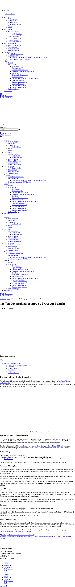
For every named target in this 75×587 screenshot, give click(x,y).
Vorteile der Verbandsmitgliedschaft (17, 365)
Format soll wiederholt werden (12, 363)
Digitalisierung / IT (17, 68)
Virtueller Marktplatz (13, 368)
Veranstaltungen (13, 40)
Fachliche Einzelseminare (16, 54)
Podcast (10, 63)
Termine (10, 371)
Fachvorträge (11, 366)
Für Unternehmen (9, 43)
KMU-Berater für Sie (14, 45)
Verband (6, 17)
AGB (5, 571)
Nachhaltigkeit (16, 24)
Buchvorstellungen (13, 50)
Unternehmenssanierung (19, 82)
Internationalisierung (18, 77)
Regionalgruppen (13, 19)
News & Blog (12, 64)
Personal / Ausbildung (18, 80)
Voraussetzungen (17, 35)
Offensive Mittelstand (14, 38)
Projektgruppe (12, 22)
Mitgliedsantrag (16, 33)
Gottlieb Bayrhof (5, 383)
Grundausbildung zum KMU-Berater (19, 59)
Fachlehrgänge (12, 56)
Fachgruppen (12, 21)
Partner (10, 28)
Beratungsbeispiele (13, 49)
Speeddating (11, 370)
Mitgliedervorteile (13, 36)
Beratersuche (8, 91)
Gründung (15, 73)
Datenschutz (8, 567)
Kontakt (6, 562)
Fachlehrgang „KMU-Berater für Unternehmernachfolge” (29, 57)
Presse (10, 26)
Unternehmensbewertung (19, 85)
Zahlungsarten (8, 569)
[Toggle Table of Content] (1, 360)
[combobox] (9, 130)
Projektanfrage (12, 47)
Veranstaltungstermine (14, 42)
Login (2, 124)
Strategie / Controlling (18, 84)
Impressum (7, 565)
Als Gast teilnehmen (13, 373)
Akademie (7, 52)
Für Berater (7, 29)
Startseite (3, 299)
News (8, 299)
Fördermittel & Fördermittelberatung (23, 71)
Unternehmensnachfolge (19, 87)
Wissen (6, 61)
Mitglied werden (13, 31)
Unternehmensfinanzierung (20, 70)
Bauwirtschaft (16, 66)
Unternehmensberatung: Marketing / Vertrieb (25, 78)
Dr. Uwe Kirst (8, 459)
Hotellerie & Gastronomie (20, 75)
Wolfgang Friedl (63, 381)
